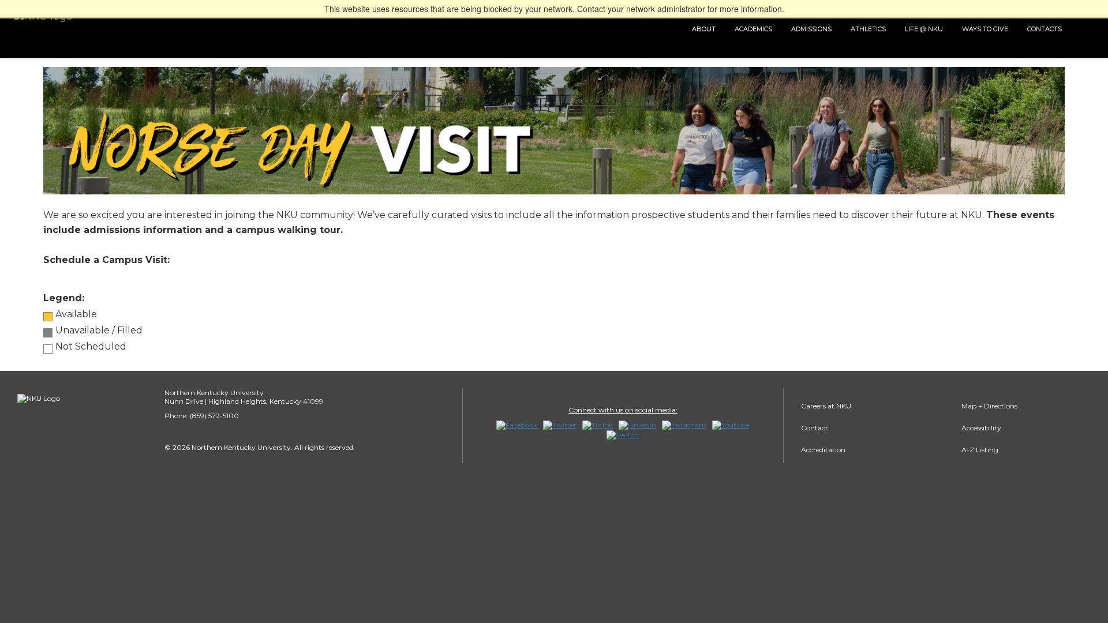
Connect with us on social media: (622, 410)
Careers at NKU (826, 405)
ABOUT (704, 29)
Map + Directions (989, 405)
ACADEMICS (753, 29)
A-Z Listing (979, 449)
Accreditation (823, 449)
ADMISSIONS (811, 29)
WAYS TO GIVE (985, 29)
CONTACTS (1044, 29)
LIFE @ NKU (924, 29)
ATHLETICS (868, 29)
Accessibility (981, 427)
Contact (814, 427)
